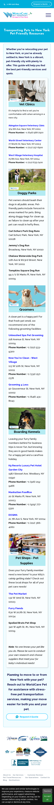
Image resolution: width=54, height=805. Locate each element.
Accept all (47, 798)
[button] (48, 15)
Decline (47, 791)
